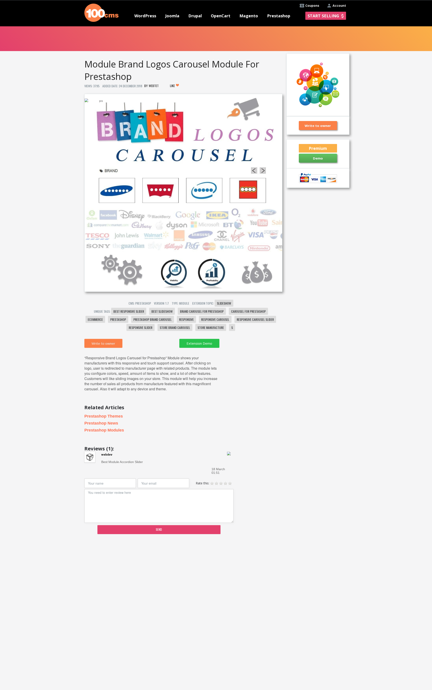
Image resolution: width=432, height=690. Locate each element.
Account (339, 5)
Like (173, 85)
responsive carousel (215, 319)
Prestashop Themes (103, 416)
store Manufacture (211, 327)
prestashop (118, 319)
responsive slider (140, 327)
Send (159, 529)
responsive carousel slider (255, 319)
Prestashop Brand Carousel (152, 319)
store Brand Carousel (175, 327)
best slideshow (162, 311)
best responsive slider (128, 311)
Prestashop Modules (104, 430)
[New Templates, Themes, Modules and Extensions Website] (101, 12)
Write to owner (103, 343)
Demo (318, 158)
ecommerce (95, 319)
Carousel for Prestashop (248, 311)
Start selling (323, 15)
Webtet (154, 85)
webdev (106, 454)
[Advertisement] (183, 572)
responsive (186, 319)
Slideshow (224, 303)
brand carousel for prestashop (202, 311)
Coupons (312, 5)
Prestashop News (101, 423)
